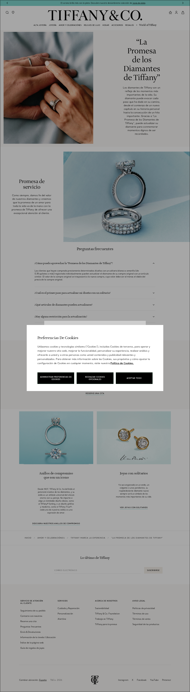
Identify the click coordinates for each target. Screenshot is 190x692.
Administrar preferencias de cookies (56, 378)
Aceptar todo (134, 378)
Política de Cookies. (122, 363)
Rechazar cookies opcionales (95, 378)
